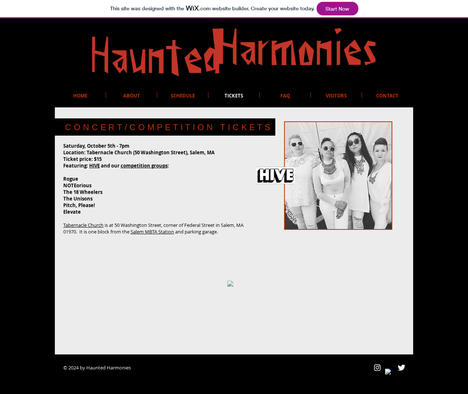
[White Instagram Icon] (377, 367)
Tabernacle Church (83, 225)
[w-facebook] (389, 373)
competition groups (144, 165)
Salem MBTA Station (152, 231)
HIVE (94, 165)
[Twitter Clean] (401, 367)
